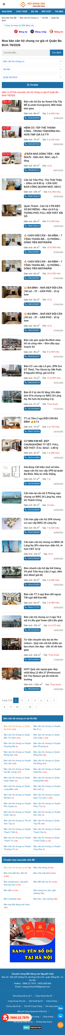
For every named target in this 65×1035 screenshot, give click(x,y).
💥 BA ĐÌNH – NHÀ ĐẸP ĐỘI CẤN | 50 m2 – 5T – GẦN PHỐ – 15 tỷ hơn (43, 291)
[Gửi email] (60, 1025)
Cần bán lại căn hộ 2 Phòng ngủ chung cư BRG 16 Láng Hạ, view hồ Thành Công (42, 496)
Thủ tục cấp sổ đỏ (13, 1006)
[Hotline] (5, 1017)
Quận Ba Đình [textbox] (10, 77)
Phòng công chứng (44, 1022)
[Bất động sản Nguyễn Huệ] (32, 5)
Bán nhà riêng (40, 867)
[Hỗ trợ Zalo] (60, 1008)
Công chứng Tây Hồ (43, 996)
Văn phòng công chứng (23, 1022)
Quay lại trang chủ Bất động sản (19, 25)
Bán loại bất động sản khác (17, 904)
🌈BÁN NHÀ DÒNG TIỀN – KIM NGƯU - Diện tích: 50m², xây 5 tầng (41, 157)
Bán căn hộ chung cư (14, 867)
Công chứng (48, 1017)
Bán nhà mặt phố (41, 873)
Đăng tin (58, 32)
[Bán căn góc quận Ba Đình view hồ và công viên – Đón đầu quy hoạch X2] (11, 344)
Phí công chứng (52, 1006)
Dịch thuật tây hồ (36, 1001)
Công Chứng (51, 1001)
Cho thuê (21, 11)
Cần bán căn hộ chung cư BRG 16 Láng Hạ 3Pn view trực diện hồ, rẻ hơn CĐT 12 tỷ (43, 545)
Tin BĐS (59, 11)
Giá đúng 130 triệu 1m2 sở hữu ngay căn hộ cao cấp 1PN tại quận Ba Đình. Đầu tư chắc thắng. (43, 470)
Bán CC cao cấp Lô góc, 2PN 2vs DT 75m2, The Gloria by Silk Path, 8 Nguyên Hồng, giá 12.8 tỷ (43, 369)
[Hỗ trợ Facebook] (60, 1017)
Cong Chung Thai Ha (16, 1001)
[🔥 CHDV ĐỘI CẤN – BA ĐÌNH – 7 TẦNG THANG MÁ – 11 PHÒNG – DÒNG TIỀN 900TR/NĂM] (11, 240)
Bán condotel (10, 899)
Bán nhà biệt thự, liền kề (15, 873)
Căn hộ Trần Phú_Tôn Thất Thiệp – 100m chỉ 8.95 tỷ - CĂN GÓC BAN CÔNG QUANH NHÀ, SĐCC (43, 183)
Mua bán (7, 11)
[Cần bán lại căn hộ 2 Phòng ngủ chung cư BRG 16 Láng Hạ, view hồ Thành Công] (11, 498)
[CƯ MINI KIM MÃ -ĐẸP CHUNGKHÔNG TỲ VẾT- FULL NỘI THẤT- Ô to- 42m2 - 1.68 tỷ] (11, 445)
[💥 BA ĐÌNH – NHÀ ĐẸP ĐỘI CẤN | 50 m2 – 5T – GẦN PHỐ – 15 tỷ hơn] (11, 292)
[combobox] (32, 61)
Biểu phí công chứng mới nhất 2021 (32, 1011)
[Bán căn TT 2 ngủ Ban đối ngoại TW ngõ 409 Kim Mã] (11, 599)
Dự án (34, 11)
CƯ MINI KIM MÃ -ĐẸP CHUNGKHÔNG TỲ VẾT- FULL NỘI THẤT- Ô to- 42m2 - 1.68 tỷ (41, 444)
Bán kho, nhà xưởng (43, 899)
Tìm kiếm (33, 85)
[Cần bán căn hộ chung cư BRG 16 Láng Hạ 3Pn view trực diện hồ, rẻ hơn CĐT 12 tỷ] (11, 546)
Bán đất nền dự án (42, 881)
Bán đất (7, 890)
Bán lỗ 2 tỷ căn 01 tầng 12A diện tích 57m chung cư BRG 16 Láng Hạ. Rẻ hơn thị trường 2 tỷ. (42, 395)
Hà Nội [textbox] (6, 69)
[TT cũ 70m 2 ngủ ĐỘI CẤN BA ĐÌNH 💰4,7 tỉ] (11, 423)
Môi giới (46, 11)
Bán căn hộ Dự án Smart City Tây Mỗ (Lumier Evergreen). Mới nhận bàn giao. (43, 105)
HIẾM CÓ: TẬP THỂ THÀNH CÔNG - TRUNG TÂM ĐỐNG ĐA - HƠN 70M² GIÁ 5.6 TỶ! (42, 131)
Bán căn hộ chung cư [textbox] (13, 61)
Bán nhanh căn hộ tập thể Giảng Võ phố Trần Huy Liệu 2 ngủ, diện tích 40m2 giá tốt (43, 571)
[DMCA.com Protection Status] (32, 1028)
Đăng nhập (41, 32)
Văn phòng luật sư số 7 (22, 996)
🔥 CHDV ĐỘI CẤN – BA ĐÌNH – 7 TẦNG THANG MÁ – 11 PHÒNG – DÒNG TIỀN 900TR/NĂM (43, 239)
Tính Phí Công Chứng (33, 1006)
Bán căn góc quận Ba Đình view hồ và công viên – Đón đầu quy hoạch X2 (42, 343)
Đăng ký (23, 32)
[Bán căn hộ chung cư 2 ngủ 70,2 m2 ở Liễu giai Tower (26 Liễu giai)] (11, 621)
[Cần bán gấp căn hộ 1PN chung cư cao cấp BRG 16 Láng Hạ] (11, 524)
